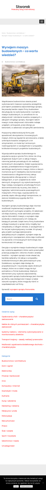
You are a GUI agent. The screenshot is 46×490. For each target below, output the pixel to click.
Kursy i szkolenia (9, 401)
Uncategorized (8, 446)
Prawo (4, 426)
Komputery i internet (11, 386)
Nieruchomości (8, 421)
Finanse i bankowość (11, 376)
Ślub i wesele (7, 431)
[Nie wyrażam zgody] (43, 483)
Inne (4, 381)
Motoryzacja (7, 416)
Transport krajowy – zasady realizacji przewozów (22, 339)
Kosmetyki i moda (9, 391)
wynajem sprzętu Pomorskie (22, 289)
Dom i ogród (7, 366)
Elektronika (7, 371)
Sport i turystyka (9, 436)
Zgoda (16, 486)
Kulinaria (5, 396)
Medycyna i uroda (9, 411)
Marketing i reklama (10, 406)
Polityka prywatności (26, 486)
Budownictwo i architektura (15, 62)
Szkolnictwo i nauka (10, 441)
